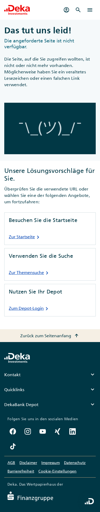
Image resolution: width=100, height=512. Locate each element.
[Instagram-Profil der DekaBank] (27, 431)
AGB (11, 462)
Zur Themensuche (29, 273)
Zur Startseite (25, 237)
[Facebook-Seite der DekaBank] (12, 431)
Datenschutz (75, 462)
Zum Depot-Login (29, 308)
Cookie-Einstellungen (57, 471)
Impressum (50, 462)
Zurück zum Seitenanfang (50, 335)
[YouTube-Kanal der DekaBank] (42, 431)
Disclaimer (28, 462)
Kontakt (50, 374)
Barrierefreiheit (20, 471)
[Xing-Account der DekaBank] (57, 431)
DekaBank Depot (50, 404)
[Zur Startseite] (17, 9)
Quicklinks (50, 389)
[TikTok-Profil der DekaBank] (12, 446)
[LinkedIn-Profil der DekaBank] (72, 431)
